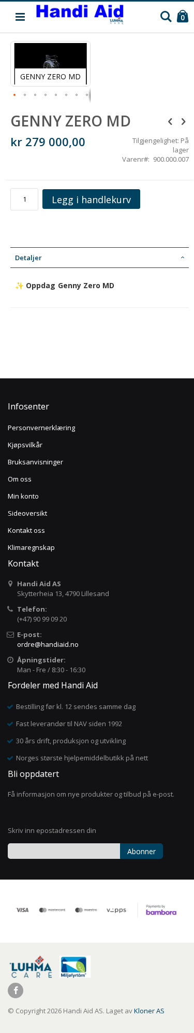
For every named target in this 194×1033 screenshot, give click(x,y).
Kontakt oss (26, 530)
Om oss (20, 479)
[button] (15, 95)
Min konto (23, 496)
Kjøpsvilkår (25, 444)
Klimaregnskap (31, 547)
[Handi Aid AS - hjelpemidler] (80, 17)
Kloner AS (149, 1010)
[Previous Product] (170, 121)
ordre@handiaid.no (48, 644)
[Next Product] (183, 121)
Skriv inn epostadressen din (52, 830)
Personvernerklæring (41, 427)
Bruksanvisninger (35, 461)
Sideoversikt (27, 513)
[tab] (99, 257)
